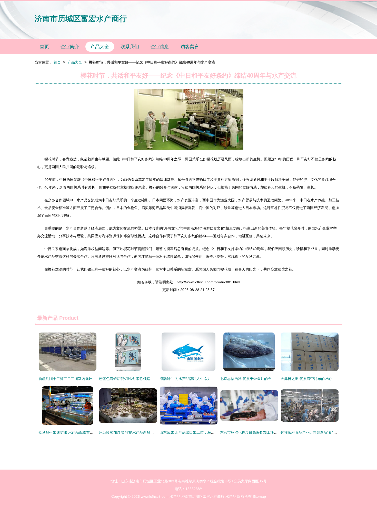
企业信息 (160, 46)
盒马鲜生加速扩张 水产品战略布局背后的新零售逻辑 (80, 432)
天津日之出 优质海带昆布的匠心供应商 (312, 379)
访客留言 (190, 46)
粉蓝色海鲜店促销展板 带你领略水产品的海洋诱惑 (139, 379)
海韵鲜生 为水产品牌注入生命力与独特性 (192, 379)
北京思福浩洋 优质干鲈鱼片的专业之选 (251, 379)
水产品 (175, 496)
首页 (44, 46)
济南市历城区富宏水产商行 (81, 18)
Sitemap (259, 496)
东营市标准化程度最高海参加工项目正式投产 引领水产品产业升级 (272, 432)
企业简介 (70, 46)
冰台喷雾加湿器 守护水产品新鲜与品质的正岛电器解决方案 (146, 432)
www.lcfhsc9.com (154, 496)
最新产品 (47, 318)
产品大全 (100, 46)
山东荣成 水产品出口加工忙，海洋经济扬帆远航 (198, 432)
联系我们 (130, 46)
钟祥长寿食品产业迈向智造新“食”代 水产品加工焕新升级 (325, 432)
